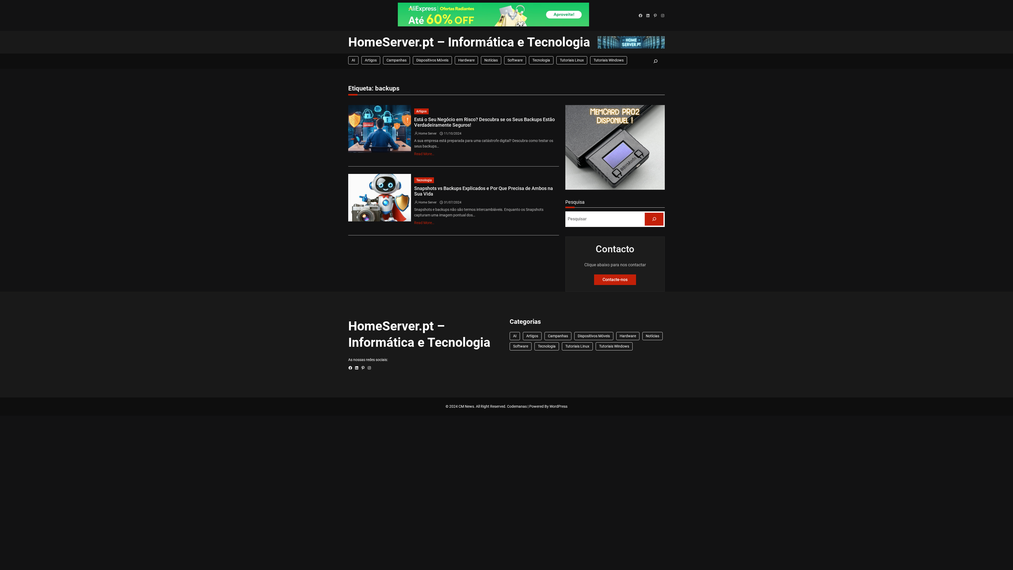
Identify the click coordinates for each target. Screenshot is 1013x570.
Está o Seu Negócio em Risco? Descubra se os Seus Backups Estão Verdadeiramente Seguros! (484, 122)
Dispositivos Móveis (432, 60)
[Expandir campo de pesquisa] (655, 61)
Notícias (491, 60)
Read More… (424, 154)
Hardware (466, 60)
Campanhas (396, 60)
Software (515, 60)
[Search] (654, 219)
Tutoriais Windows (609, 60)
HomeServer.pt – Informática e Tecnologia (469, 42)
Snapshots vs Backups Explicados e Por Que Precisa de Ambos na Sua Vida (483, 191)
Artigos (371, 60)
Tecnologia (541, 60)
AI (353, 60)
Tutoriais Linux (572, 60)
